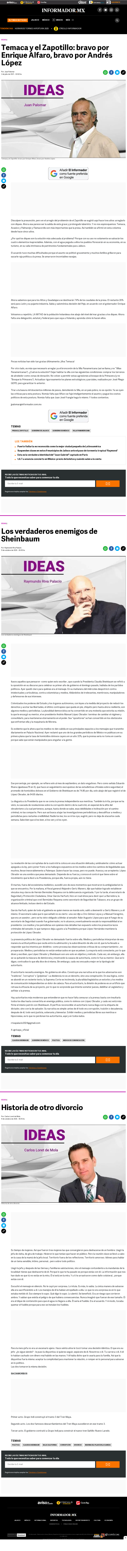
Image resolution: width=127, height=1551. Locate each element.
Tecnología (66, 1520)
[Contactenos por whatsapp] (116, 9)
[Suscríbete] (112, 2)
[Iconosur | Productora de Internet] (11, 1534)
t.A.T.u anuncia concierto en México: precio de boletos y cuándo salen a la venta (59, 459)
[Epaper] (95, 2)
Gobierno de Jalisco (40, 431)
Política (56, 1040)
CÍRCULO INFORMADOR (70, 29)
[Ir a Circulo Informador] (25, 1)
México (45, 20)
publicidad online (71, 1524)
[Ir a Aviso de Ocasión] (45, 1501)
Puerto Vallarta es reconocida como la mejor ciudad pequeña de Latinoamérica (59, 447)
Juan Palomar (10, 72)
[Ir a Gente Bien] (40, 1)
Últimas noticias (18, 20)
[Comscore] (112, 1534)
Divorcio (78, 1445)
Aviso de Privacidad (49, 1539)
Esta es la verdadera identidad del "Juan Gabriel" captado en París (52, 455)
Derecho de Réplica (62, 1539)
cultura (97, 1520)
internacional (40, 1520)
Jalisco (35, 20)
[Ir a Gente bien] (82, 1501)
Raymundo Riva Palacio (13, 548)
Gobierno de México (61, 431)
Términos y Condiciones (38, 491)
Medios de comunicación (73, 1040)
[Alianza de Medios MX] (99, 1534)
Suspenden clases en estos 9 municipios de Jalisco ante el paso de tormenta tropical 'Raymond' (67, 451)
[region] (63, 1545)
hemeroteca (54, 1524)
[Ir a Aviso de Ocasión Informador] (12, 1)
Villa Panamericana (81, 431)
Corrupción (65, 1445)
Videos (59, 20)
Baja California (50, 1445)
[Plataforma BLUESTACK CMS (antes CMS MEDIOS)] (21, 1534)
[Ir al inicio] (36, 10)
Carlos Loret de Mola (12, 1116)
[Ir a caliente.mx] (82, 2)
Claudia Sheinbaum (20, 1040)
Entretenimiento (83, 1520)
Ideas (3, 40)
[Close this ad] (125, 1537)
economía (109, 1520)
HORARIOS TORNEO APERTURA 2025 (32, 29)
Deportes (54, 1520)
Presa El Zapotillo (20, 431)
